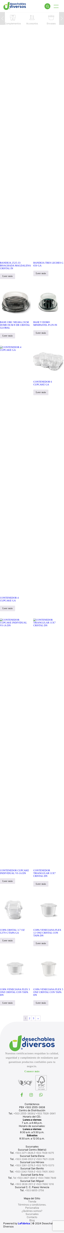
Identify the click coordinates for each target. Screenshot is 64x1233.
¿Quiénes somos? (32, 1210)
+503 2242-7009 (24, 1171)
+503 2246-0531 (24, 1159)
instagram (31, 1095)
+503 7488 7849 (47, 1177)
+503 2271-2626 (24, 1152)
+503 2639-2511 (24, 1184)
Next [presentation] (61, 18)
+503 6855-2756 (34, 1190)
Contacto (32, 1217)
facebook (22, 1095)
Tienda (32, 1201)
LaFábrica (24, 1223)
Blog (32, 1220)
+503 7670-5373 (44, 1165)
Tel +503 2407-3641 (24, 1177)
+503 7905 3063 (44, 1171)
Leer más (7, 276)
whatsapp (41, 1095)
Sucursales (32, 1214)
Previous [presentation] (2, 18)
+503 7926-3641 (46, 1113)
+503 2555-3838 (23, 1113)
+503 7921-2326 (45, 1159)
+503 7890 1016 (45, 1184)
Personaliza (32, 1207)
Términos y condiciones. (32, 1204)
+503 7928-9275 (44, 1152)
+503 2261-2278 (24, 1165)
